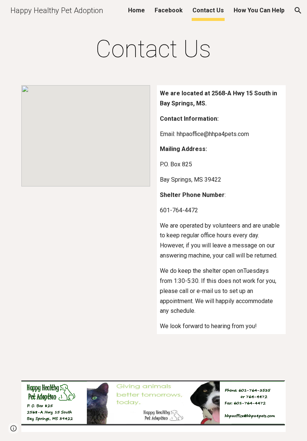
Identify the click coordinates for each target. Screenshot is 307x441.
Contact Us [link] (208, 10)
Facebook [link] (169, 10)
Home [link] (136, 10)
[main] (154, 49)
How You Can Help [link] (259, 10)
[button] (298, 10)
